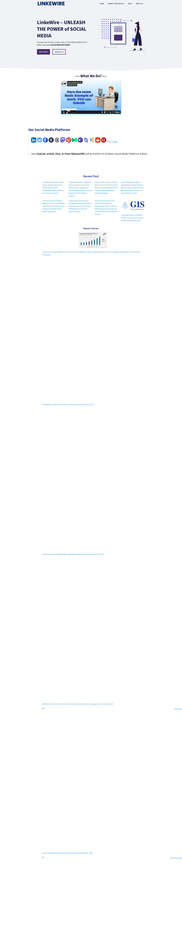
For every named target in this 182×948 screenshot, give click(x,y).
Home (102, 3)
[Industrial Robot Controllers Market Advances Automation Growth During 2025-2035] (133, 205)
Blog (130, 3)
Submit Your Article (116, 3)
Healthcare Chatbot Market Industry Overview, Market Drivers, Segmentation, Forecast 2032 (77, 704)
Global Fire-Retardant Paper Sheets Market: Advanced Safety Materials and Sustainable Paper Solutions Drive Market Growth (53, 187)
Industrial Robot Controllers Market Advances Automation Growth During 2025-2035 (132, 218)
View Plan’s (43, 52)
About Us (139, 3)
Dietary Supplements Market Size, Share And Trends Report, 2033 (67, 853)
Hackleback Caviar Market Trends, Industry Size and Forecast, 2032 (68, 404)
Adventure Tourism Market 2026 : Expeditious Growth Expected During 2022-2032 (72, 554)
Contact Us (59, 52)
